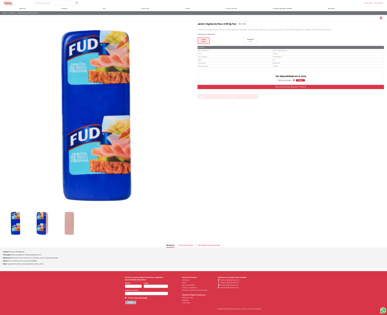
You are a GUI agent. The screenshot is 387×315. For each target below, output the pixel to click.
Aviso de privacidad (188, 285)
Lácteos (187, 8)
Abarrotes (22, 8)
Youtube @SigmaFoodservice (229, 285)
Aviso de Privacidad (141, 298)
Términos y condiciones (189, 287)
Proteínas (64, 8)
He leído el (137, 298)
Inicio (4, 13)
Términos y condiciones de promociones (194, 290)
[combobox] (146, 293)
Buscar (300, 80)
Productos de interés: (131, 290)
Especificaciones (186, 245)
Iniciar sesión (186, 303)
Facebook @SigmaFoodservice (230, 280)
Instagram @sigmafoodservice (229, 282)
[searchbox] (126, 293)
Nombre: (127, 283)
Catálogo (12, 13)
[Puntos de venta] (380, 18)
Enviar (130, 302)
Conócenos (185, 280)
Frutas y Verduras (231, 8)
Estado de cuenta (187, 298)
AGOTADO (231, 97)
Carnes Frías (145, 8)
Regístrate (185, 300)
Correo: (146, 283)
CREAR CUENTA (368, 3)
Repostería (331, 8)
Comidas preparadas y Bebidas (282, 8)
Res (104, 8)
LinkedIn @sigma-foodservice (229, 287)
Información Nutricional (209, 245)
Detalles (201, 47)
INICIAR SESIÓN (379, 3)
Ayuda (184, 282)
